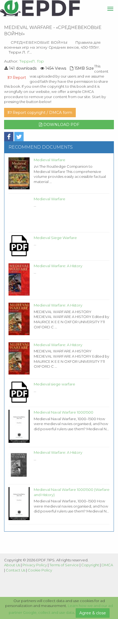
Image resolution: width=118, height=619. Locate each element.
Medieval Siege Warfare (55, 237)
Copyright (90, 565)
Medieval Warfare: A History (58, 266)
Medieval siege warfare (54, 384)
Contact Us (15, 570)
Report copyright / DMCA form (42, 112)
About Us (12, 565)
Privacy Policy (35, 565)
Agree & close (92, 613)
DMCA (107, 565)
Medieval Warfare (49, 160)
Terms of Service (64, 565)
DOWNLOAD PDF (60, 124)
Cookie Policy (40, 570)
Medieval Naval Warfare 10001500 (63, 412)
